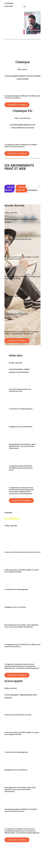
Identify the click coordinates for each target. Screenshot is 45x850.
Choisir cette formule (17, 105)
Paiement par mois (9, 188)
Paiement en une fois (21, 188)
